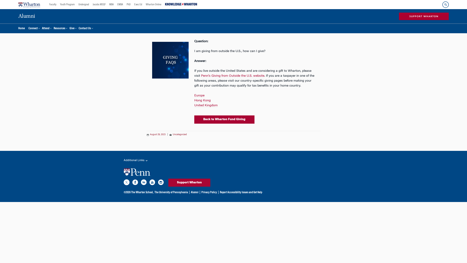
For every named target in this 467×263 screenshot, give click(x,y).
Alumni (194, 192)
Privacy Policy (209, 192)
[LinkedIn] (144, 183)
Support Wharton (189, 182)
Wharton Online (153, 4)
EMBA (120, 4)
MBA (111, 4)
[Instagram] (161, 183)
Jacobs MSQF (99, 4)
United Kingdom (206, 105)
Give (72, 28)
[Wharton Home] (29, 4)
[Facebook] (135, 183)
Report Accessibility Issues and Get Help (241, 192)
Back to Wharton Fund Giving (224, 119)
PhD (129, 4)
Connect (33, 28)
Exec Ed (138, 4)
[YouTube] (152, 183)
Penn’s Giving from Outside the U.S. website (232, 76)
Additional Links (134, 160)
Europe (199, 95)
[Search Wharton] (445, 4)
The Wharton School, (142, 192)
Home (21, 28)
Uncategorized (180, 135)
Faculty (52, 4)
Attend (45, 28)
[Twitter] (127, 183)
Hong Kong (202, 100)
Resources (59, 28)
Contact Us (85, 28)
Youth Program (67, 4)
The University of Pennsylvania (171, 192)
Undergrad (83, 4)
